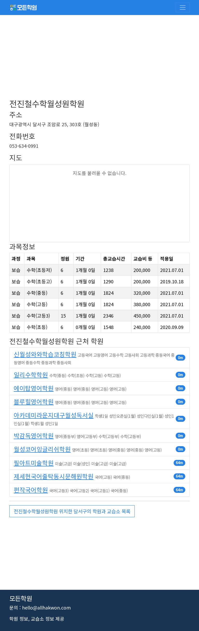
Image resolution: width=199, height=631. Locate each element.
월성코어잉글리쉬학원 (42, 449)
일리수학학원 (31, 374)
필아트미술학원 (34, 462)
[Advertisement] (99, 62)
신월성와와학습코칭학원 (45, 354)
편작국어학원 (31, 489)
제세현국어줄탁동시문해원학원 (54, 476)
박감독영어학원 (34, 435)
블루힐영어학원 (34, 401)
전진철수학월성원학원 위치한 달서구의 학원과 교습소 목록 (72, 511)
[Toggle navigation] (183, 7)
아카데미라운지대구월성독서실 (54, 415)
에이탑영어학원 (34, 388)
